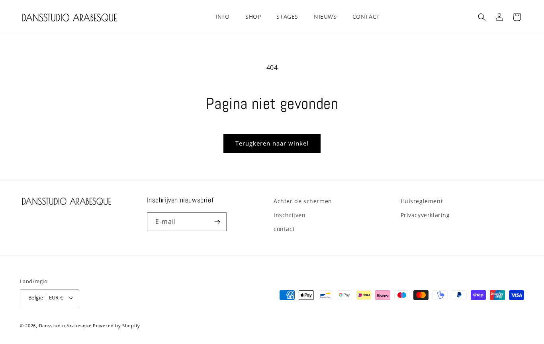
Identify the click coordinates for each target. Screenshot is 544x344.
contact (284, 229)
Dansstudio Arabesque (65, 325)
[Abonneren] (217, 221)
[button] (226, 16)
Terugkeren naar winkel (272, 143)
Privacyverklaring (425, 215)
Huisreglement (422, 201)
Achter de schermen (303, 201)
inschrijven (290, 215)
